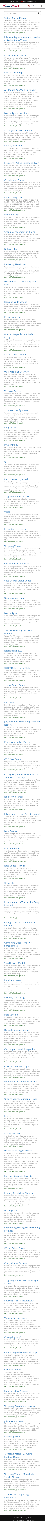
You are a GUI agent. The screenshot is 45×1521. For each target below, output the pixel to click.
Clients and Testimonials (16, 563)
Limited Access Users (15, 528)
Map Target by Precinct (16, 1390)
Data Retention (12, 848)
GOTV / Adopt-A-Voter (15, 1248)
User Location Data (14, 597)
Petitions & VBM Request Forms (20, 1081)
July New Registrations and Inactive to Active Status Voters (22, 39)
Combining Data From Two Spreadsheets (18, 944)
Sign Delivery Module (15, 963)
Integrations (10, 427)
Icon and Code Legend (15, 301)
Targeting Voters (12, 546)
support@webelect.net (29, 1)
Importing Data (12, 1436)
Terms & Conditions (18, 1520)
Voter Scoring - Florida (15, 354)
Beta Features (11, 831)
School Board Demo (14, 685)
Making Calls (10, 1210)
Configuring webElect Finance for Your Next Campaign (21, 776)
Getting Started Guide (15, 17)
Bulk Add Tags (11, 249)
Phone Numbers (12, 317)
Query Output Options (15, 1263)
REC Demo (9, 702)
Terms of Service (12, 391)
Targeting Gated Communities (19, 1406)
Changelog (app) (12, 1337)
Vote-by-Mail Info (13, 145)
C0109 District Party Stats (17, 667)
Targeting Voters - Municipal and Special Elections (20, 1476)
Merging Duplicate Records (18, 1175)
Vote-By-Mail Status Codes (17, 580)
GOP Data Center (13, 759)
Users (7, 511)
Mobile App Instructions (16, 113)
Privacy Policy (11, 444)
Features (8, 1116)
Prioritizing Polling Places (17, 742)
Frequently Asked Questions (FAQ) (21, 162)
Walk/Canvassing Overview (18, 1150)
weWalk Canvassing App (16, 1066)
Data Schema (11, 1014)
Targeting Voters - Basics (16, 496)
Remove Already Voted (16, 479)
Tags (6, 462)
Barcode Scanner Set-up (16, 1029)
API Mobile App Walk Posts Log (20, 89)
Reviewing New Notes (15, 264)
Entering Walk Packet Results (19, 1300)
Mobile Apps (10, 613)
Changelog (9, 882)
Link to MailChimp (13, 72)
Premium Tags (11, 214)
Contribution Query (14, 180)
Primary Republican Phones (18, 1193)
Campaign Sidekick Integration (19, 1049)
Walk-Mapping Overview (16, 371)
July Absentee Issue (14, 1421)
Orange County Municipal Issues (20, 1098)
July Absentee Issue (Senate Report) (22, 813)
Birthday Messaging (14, 997)
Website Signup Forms (15, 1317)
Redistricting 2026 (13, 197)
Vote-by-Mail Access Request (18, 130)
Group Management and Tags (19, 231)
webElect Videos (12, 1369)
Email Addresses (12, 980)
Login (32, 6)
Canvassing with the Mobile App (20, 1352)
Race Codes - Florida (14, 865)
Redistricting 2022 (13, 650)
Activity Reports (12, 1133)
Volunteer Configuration (16, 410)
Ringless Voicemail (13, 796)
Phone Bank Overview (15, 55)
